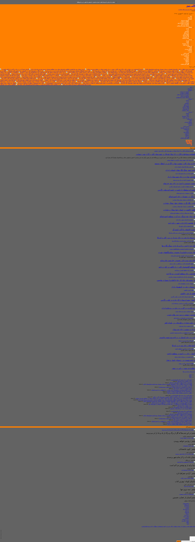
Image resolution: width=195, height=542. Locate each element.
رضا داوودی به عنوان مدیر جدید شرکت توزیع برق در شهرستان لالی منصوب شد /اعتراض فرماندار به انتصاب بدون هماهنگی (116, 80)
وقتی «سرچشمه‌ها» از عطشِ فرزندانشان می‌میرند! (31, 83)
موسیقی (187, 31)
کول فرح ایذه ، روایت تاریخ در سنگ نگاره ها (178, 246)
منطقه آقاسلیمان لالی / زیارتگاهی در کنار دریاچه (177, 267)
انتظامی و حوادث (185, 21)
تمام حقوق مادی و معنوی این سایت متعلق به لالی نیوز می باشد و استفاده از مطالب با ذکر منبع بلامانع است (168, 526)
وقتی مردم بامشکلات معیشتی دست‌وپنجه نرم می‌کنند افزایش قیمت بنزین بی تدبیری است (67, 71)
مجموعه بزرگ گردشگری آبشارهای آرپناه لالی (180, 382)
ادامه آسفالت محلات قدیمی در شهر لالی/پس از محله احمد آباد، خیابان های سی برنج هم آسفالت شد (133, 72)
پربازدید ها (193, 371)
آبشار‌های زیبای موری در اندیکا (183, 346)
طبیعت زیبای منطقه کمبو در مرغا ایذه (180, 274)
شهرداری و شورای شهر (183, 23)
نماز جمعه (186, 32)
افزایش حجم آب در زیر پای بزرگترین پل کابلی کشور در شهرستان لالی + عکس (172, 397)
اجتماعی (190, 19)
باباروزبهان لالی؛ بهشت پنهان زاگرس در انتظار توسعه (175, 164)
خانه (191, 16)
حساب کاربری (185, 521)
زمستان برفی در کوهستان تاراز (183, 287)
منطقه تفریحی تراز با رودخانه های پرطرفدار (181, 408)
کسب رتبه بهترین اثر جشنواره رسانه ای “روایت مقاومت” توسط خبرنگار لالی (36, 81)
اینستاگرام (189, 143)
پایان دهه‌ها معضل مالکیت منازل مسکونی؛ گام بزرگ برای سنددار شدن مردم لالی (169, 80)
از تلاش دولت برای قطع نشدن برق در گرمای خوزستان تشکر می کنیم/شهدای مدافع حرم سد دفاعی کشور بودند (136, 74)
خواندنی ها (186, 58)
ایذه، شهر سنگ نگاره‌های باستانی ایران (180, 170)
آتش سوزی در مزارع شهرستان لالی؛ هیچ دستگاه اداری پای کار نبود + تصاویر (162, 81)
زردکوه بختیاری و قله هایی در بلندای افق (179, 323)
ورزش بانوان (186, 45)
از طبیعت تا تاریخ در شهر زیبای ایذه (181, 223)
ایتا (191, 145)
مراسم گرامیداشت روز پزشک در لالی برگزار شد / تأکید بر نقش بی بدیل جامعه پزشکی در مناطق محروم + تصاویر (115, 69)
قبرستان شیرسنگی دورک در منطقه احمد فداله (177, 216)
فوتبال (187, 40)
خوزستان (190, 17)
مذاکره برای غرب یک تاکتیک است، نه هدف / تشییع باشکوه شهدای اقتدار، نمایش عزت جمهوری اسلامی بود (148, 78)
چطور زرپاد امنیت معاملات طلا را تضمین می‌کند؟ (179, 393)
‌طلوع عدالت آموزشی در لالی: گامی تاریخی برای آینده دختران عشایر (29, 74)
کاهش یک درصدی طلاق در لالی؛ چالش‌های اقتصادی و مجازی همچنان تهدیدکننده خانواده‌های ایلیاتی (169, 69)
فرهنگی (190, 27)
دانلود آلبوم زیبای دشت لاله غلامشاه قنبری (181, 379)
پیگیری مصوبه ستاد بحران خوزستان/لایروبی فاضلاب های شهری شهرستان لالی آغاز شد (142, 83)
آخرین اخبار (186, 53)
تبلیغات (101, 2)
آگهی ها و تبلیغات (185, 64)
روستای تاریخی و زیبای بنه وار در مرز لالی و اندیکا (176, 238)
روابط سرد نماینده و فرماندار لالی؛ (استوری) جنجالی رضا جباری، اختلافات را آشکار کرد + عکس (126, 75)
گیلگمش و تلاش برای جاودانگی (8, 84)
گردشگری (189, 46)
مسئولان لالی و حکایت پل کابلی (162, 77)
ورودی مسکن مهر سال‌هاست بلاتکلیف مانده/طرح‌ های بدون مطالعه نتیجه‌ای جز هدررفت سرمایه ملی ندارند (58, 69)
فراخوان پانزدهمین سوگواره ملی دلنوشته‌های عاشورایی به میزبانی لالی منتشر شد (121, 81)
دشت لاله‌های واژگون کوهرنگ (184, 230)
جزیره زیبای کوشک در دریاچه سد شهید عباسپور (177, 337)
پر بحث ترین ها (186, 371)
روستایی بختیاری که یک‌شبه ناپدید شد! (66, 81)
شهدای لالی (186, 34)
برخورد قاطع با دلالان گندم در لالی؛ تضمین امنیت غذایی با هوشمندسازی (63, 83)
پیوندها (104, 2)
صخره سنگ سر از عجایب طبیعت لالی (182, 388)
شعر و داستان (185, 38)
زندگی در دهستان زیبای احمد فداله (182, 197)
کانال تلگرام (189, 142)
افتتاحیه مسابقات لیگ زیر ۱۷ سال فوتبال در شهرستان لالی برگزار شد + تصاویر (165, 154)
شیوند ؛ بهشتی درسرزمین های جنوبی (181, 315)
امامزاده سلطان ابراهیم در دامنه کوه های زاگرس (176, 190)
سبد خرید (186, 506)
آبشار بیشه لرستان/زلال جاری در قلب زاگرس (178, 300)
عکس (190, 47)
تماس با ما (112, 2)
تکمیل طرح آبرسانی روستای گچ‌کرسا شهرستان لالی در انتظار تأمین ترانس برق (57, 78)
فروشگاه (79, 2)
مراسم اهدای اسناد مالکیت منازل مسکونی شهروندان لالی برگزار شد (19, 78)
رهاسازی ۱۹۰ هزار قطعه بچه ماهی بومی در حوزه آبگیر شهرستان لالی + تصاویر (64, 80)
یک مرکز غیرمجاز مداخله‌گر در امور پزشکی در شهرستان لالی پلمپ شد (89, 74)
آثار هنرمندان (186, 36)
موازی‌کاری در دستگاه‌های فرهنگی (121, 77)
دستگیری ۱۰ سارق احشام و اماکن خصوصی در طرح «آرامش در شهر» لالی (40, 75)
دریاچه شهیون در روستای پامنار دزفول (180, 360)
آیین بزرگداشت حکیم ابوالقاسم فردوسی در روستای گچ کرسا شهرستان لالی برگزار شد (39, 84)
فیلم (188, 523)
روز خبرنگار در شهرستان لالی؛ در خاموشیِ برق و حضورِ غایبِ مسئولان (25, 71)
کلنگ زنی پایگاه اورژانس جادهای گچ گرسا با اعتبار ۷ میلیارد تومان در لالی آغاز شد (99, 78)
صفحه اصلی (189, 140)
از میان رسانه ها (185, 54)
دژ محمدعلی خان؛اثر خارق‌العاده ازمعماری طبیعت (176, 280)
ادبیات (187, 28)
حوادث (187, 57)
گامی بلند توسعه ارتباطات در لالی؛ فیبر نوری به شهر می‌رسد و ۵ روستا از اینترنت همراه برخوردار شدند (69, 77)
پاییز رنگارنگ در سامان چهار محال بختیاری (179, 203)
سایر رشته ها (186, 43)
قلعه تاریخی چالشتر (187, 294)
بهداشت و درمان (185, 24)
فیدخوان (94, 2)
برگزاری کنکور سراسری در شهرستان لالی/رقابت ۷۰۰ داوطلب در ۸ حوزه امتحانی (158, 71)
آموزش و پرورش (185, 20)
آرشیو (190, 51)
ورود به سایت (185, 519)
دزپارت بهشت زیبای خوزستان (183, 329)
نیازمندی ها (89, 2)
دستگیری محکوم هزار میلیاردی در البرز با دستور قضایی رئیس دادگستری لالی (87, 72)
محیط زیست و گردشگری (183, 25)
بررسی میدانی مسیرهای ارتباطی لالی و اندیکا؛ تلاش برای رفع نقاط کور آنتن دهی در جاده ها (43, 72)
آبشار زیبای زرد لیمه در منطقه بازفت (181, 354)
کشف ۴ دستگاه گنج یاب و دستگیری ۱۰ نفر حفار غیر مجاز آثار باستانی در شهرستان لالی (114, 71)
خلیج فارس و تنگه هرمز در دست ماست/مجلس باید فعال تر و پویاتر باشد (101, 83)
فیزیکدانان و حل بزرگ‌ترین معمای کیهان (32, 77)
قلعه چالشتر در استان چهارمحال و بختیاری (179, 210)
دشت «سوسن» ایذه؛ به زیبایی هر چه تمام (179, 183)
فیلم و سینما (186, 35)
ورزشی (190, 39)
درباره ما (108, 2)
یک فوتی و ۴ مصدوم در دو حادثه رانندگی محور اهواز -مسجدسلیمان (175, 387)
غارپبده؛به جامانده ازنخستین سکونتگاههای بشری (176, 252)
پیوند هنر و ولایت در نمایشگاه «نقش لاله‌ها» (88, 81)
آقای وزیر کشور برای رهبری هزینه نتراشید (181, 385)
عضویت (85, 2)
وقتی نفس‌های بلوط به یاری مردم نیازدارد (142, 77)
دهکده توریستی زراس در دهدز (183, 368)
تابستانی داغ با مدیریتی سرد (104, 77)
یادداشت (190, 50)
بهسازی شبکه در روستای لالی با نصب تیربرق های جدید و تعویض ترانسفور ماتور (80, 75)
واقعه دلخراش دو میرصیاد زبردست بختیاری (58, 74)
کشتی (187, 42)
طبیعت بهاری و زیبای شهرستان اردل (181, 177)
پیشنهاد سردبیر (188, 49)
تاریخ (188, 30)
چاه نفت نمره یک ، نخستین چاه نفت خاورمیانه (177, 260)
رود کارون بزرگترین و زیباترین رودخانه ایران (178, 308)
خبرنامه (97, 2)
